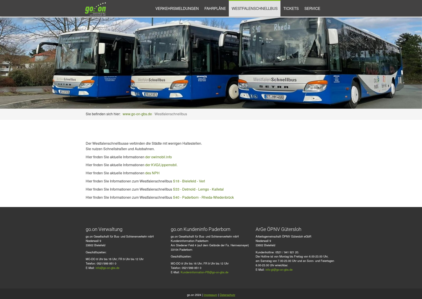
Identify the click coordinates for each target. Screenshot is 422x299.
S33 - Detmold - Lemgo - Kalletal (198, 189)
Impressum (210, 295)
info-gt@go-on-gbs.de (279, 269)
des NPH (152, 172)
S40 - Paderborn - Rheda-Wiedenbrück (203, 197)
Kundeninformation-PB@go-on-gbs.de (204, 272)
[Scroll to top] (412, 289)
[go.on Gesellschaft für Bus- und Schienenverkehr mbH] (95, 8)
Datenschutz (227, 295)
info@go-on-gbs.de (107, 268)
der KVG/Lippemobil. (161, 164)
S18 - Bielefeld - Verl (189, 181)
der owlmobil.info (158, 156)
